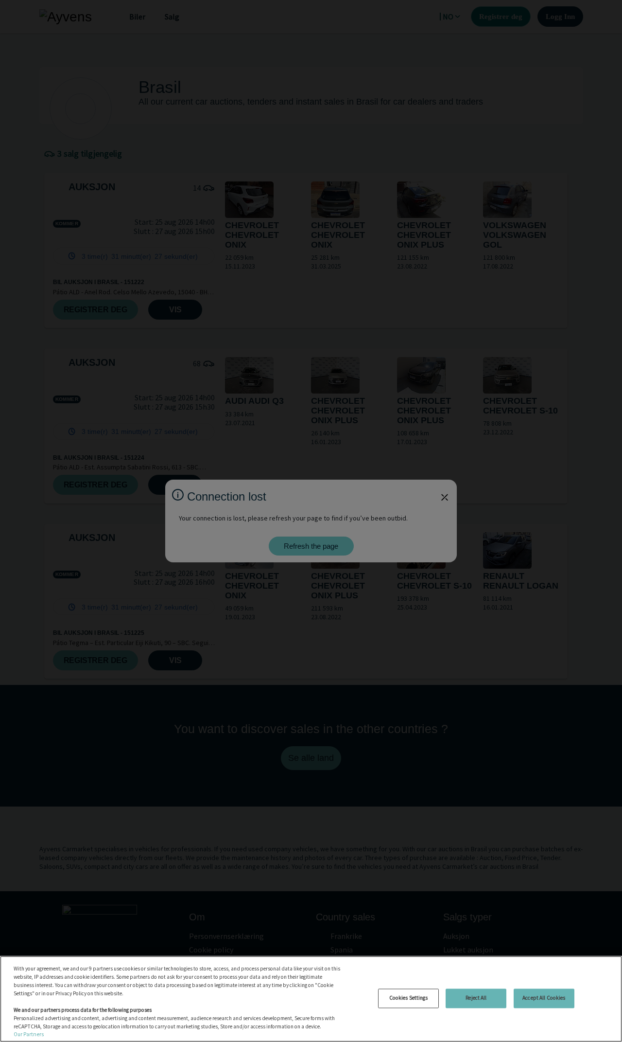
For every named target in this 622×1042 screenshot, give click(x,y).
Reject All (476, 997)
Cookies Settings (408, 997)
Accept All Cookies (543, 997)
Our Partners (29, 1034)
